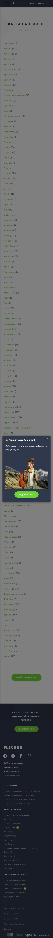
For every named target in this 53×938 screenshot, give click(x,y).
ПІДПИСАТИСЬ (26, 495)
